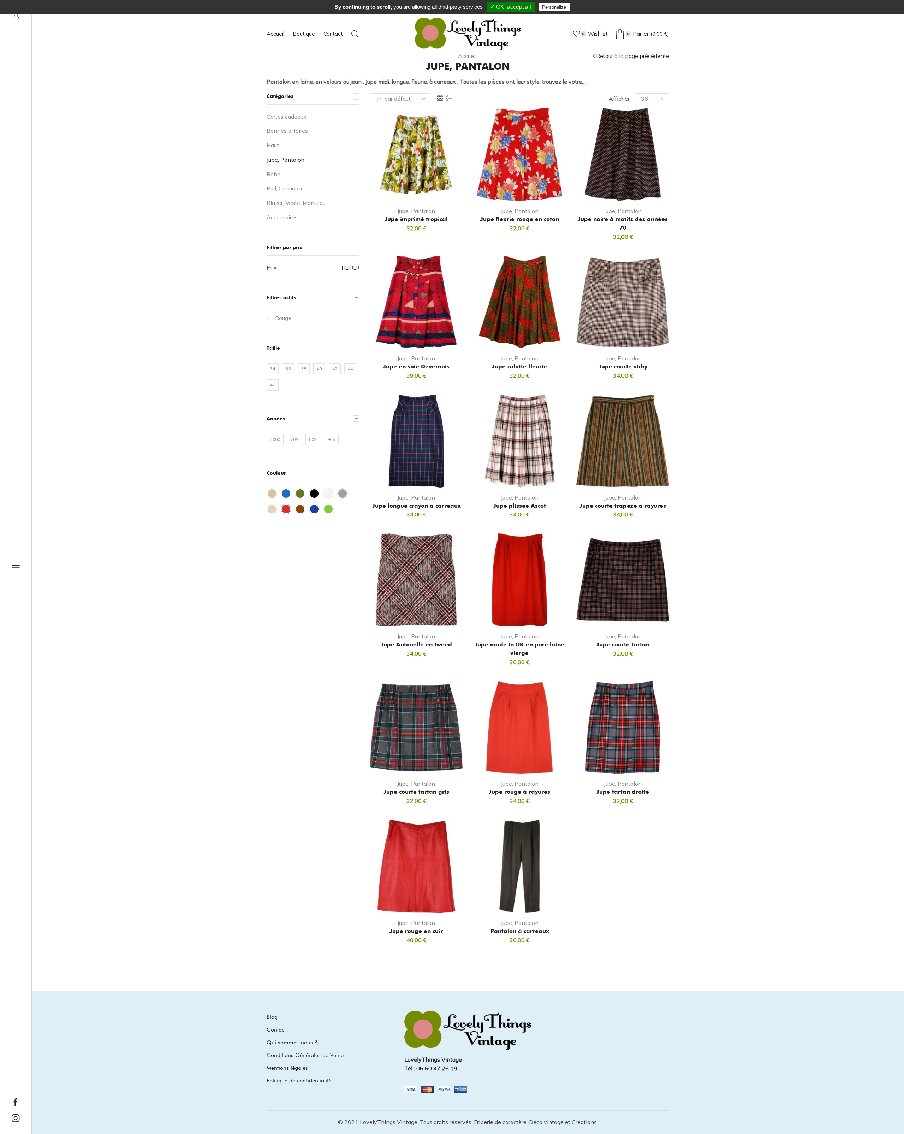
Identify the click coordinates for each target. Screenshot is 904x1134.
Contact (333, 33)
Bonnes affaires (287, 130)
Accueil (275, 33)
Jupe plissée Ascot (519, 505)
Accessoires (282, 217)
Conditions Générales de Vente (305, 1055)
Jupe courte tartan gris (416, 792)
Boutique (304, 33)
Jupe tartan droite (622, 792)
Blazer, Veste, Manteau (296, 202)
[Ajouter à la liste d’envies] (435, 189)
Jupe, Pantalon (416, 210)
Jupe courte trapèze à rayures (622, 505)
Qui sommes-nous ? (292, 1042)
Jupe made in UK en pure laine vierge (519, 648)
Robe (273, 174)
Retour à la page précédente (632, 55)
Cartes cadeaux (287, 116)
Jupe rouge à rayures (519, 792)
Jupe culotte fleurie (519, 366)
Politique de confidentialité (299, 1080)
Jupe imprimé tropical (416, 219)
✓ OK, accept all (510, 7)
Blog (272, 1017)
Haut (273, 145)
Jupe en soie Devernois (416, 366)
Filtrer (350, 268)
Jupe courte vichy (623, 366)
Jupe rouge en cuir (416, 931)
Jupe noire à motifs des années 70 (623, 223)
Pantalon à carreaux (519, 931)
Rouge (283, 317)
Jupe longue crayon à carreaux (416, 505)
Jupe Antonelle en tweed (416, 644)
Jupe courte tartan (622, 644)
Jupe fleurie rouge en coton (519, 219)
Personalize (554, 7)
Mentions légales (287, 1067)
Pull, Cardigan (284, 188)
